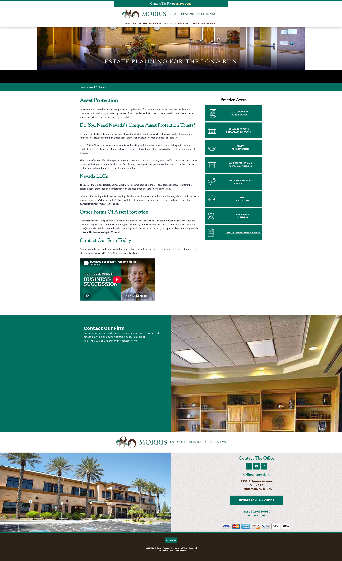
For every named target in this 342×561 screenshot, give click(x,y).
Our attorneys (130, 164)
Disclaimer (160, 550)
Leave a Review (169, 23)
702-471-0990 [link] (183, 3)
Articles (143, 23)
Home (127, 23)
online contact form (125, 340)
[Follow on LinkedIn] (264, 466)
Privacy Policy (180, 550)
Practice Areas (185, 23)
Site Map (169, 550)
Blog (203, 23)
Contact (211, 23)
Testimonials (155, 23)
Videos (196, 23)
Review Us (171, 540)
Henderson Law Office (256, 500)
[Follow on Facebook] (249, 466)
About (135, 23)
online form (132, 252)
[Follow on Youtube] (256, 466)
